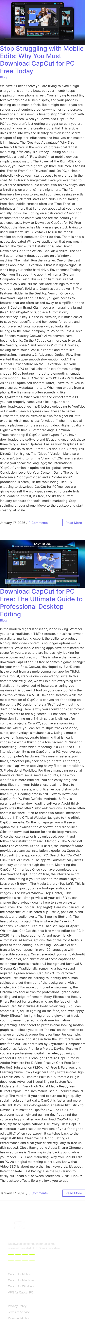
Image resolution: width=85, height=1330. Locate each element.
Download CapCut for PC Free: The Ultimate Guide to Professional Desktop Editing (41, 603)
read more (74, 523)
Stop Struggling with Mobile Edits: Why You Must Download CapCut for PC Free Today (42, 60)
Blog (3, 77)
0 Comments (38, 523)
